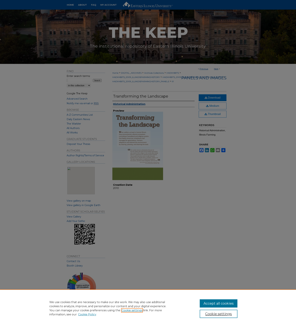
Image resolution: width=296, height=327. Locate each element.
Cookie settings (132, 310)
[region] (148, 308)
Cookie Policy (87, 314)
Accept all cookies (219, 303)
